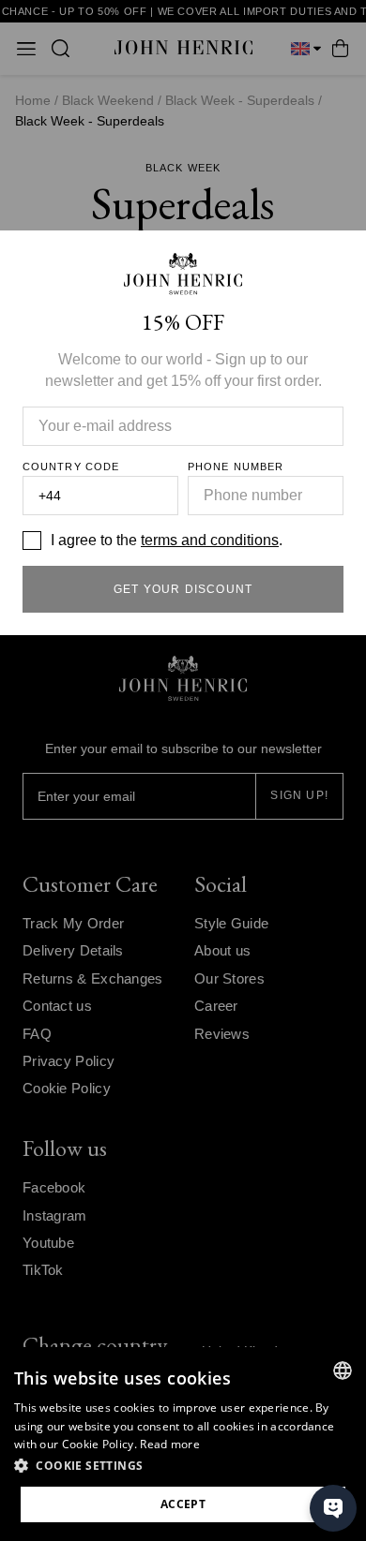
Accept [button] (183, 1504)
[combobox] (342, 1370)
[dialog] (183, 1444)
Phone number (235, 466)
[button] (183, 1466)
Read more (170, 1444)
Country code (71, 466)
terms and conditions (210, 540)
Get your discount (183, 589)
